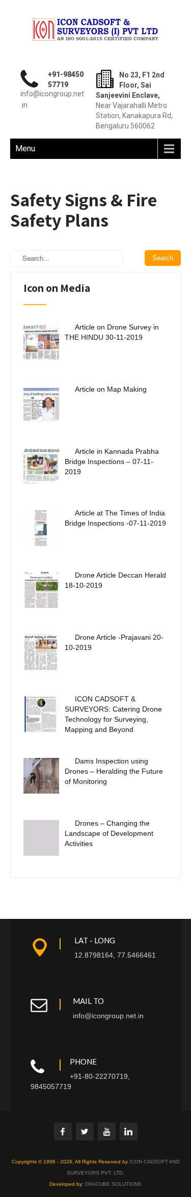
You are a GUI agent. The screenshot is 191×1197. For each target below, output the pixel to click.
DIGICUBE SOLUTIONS (113, 1184)
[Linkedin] (129, 1131)
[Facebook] (63, 1131)
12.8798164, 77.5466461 (115, 955)
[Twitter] (85, 1131)
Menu (25, 148)
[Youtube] (107, 1131)
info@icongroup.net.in (108, 1016)
